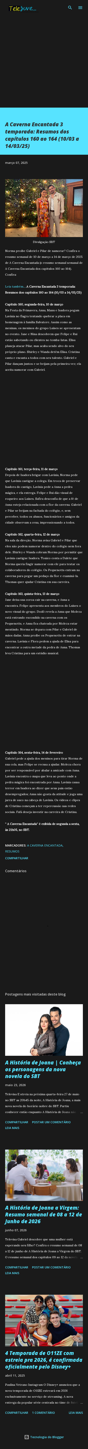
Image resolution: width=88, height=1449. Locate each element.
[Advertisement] (44, 64)
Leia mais (12, 1128)
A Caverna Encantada (45, 845)
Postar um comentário (51, 1122)
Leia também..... (15, 286)
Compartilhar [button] (16, 858)
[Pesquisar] (70, 7)
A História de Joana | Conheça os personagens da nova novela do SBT (43, 1069)
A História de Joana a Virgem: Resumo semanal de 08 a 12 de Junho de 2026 (43, 1214)
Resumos (12, 851)
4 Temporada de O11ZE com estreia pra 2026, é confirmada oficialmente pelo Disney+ (43, 1359)
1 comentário (43, 1413)
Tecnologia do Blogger (46, 1437)
